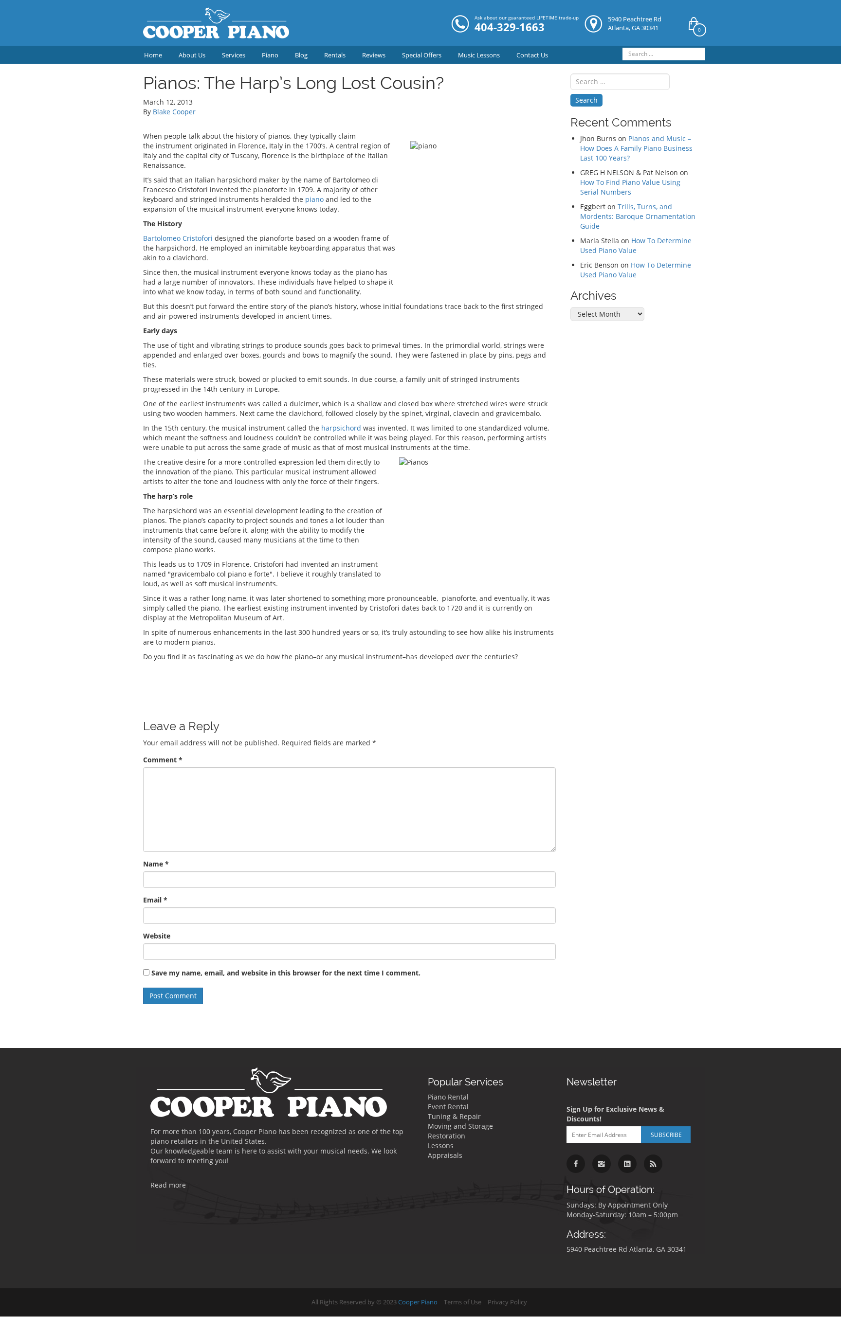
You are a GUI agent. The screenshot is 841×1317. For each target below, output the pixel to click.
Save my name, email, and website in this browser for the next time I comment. (285, 972)
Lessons (441, 1145)
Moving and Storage (460, 1126)
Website (156, 935)
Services (233, 55)
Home (153, 55)
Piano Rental (448, 1096)
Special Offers (421, 55)
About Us (192, 55)
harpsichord (341, 428)
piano (315, 199)
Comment (163, 759)
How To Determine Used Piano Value (636, 245)
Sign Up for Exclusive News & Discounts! (615, 1113)
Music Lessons (479, 55)
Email (155, 899)
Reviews (373, 55)
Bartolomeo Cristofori (178, 238)
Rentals (335, 55)
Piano (270, 55)
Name (156, 863)
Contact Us (532, 55)
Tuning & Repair (454, 1116)
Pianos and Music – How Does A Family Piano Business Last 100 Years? (636, 148)
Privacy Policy (507, 1302)
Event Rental (448, 1106)
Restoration (446, 1135)
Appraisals (445, 1155)
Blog (301, 55)
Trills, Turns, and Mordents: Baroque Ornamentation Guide (637, 216)
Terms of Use (462, 1302)
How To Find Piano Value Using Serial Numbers (630, 187)
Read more (168, 1185)
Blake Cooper (174, 111)
